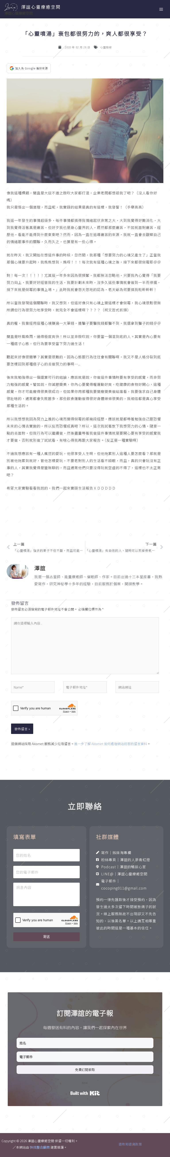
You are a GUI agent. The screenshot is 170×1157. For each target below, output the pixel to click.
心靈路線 (106, 47)
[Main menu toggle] (161, 9)
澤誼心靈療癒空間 (18, 13)
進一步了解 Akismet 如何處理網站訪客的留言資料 (110, 743)
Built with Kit (85, 1093)
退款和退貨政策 (130, 1144)
